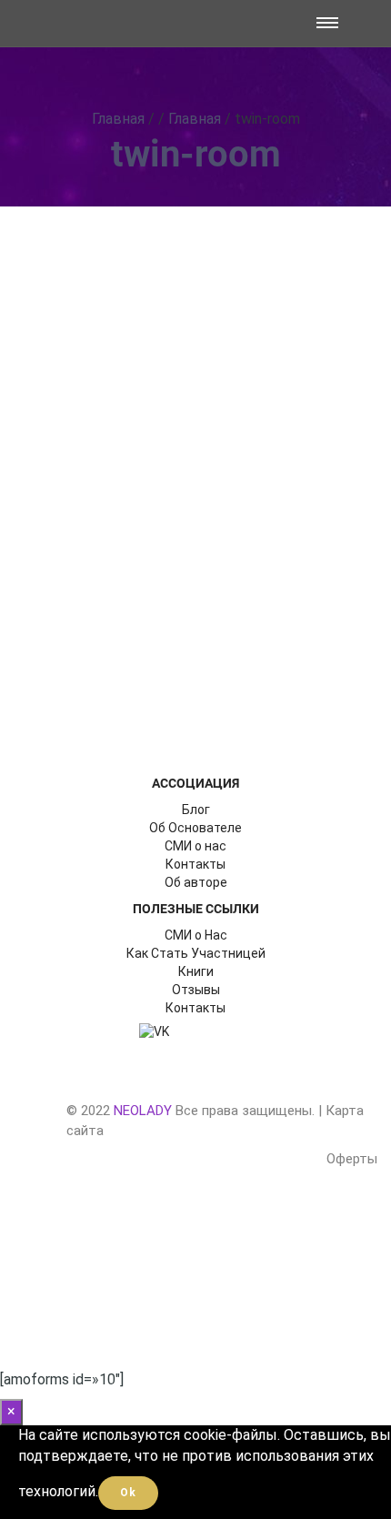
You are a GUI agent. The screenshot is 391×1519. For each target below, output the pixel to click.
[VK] (155, 1031)
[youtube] (233, 1031)
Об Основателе (195, 827)
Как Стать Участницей (196, 953)
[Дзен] (193, 1031)
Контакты (195, 864)
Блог (196, 809)
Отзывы (196, 989)
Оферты (351, 1159)
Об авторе (196, 882)
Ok (128, 1492)
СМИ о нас (195, 846)
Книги (196, 971)
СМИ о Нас (196, 935)
